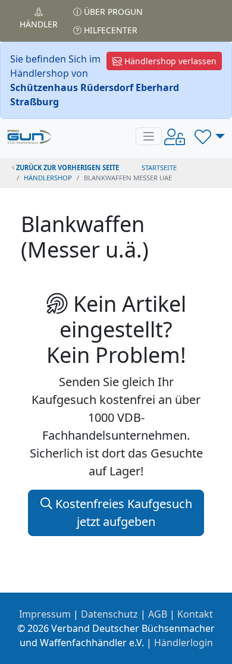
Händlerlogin (183, 642)
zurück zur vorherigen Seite (66, 167)
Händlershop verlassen (169, 61)
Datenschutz (109, 614)
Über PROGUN (112, 11)
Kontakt (195, 614)
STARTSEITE (159, 167)
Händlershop (48, 177)
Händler (39, 24)
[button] (210, 136)
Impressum (45, 614)
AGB (157, 614)
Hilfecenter (109, 30)
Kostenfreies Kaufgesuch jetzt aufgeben (122, 513)
